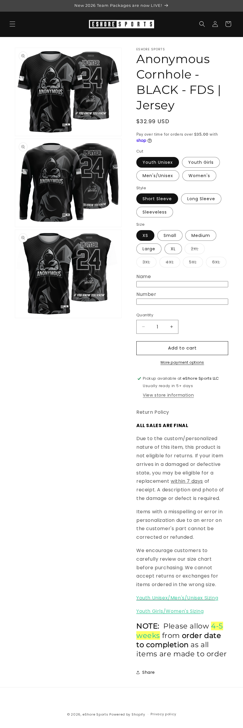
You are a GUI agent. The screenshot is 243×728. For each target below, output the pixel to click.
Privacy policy (163, 714)
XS (145, 235)
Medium (200, 235)
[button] (12, 24)
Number (146, 294)
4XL (173, 263)
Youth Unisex (158, 162)
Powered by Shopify (127, 714)
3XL (149, 263)
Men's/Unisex (158, 176)
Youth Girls (201, 162)
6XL (219, 263)
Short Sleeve (157, 199)
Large (149, 249)
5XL (196, 263)
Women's (199, 176)
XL (173, 249)
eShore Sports (95, 714)
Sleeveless (155, 212)
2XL (198, 250)
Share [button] (148, 672)
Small (170, 235)
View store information (168, 395)
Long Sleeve (201, 199)
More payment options (182, 362)
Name (143, 276)
